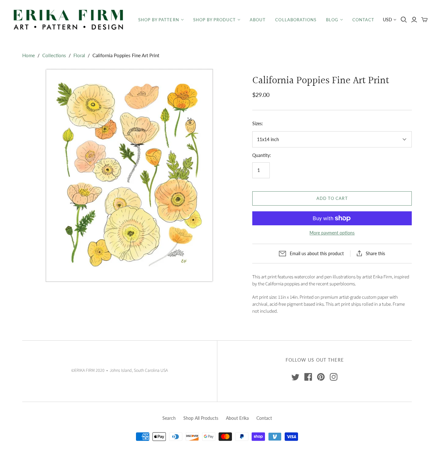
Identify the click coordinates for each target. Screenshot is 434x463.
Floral (79, 55)
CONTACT (363, 19)
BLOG (332, 19)
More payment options (332, 232)
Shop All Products (200, 418)
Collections (54, 55)
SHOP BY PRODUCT (214, 19)
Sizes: (257, 123)
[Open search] (404, 20)
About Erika (237, 418)
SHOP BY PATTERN (158, 19)
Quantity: (261, 155)
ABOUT (258, 19)
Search (169, 418)
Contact (264, 418)
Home (28, 55)
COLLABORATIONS (295, 19)
